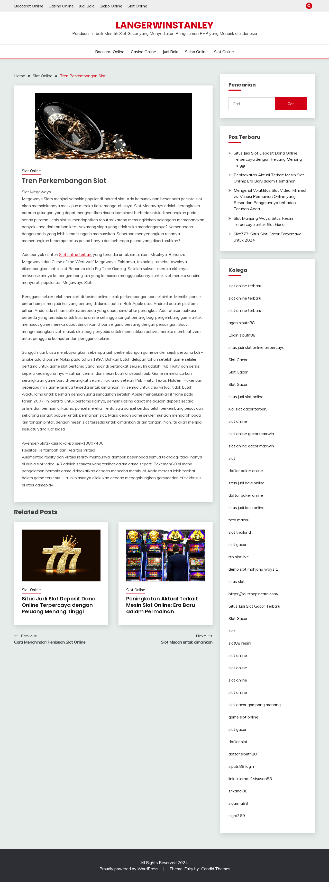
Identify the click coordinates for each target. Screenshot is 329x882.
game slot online (243, 717)
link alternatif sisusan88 (250, 778)
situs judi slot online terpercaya (257, 347)
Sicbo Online (111, 5)
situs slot (237, 581)
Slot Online (137, 5)
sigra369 (237, 815)
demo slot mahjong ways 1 (253, 569)
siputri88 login (241, 766)
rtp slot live (239, 556)
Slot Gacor (238, 359)
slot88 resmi (240, 643)
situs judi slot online (246, 396)
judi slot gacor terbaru (248, 408)
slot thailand (240, 532)
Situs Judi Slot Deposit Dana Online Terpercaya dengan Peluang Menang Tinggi (59, 605)
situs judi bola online (246, 482)
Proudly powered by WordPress (129, 868)
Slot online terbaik (75, 254)
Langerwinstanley (165, 25)
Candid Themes (215, 868)
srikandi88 (238, 790)
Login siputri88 (242, 335)
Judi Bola (87, 5)
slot (232, 458)
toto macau (239, 519)
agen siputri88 (242, 322)
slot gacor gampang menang (255, 704)
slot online (238, 421)
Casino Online (61, 5)
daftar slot (238, 741)
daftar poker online (246, 470)
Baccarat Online (28, 5)
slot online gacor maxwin (251, 433)
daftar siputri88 (243, 753)
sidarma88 (238, 803)
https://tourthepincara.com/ (253, 593)
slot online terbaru (245, 285)
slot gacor (237, 544)
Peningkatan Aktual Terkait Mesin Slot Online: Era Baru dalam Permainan (162, 605)
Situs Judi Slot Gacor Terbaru (254, 606)
